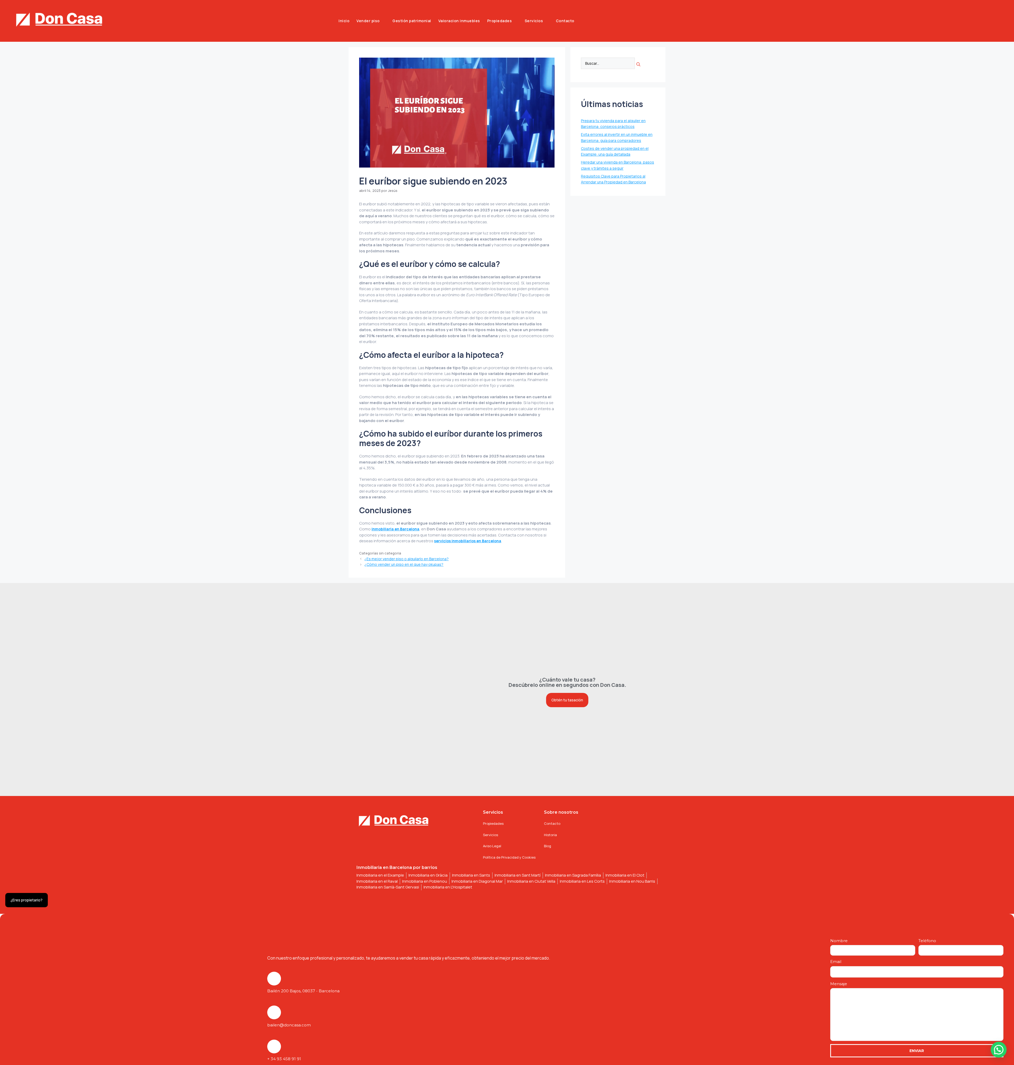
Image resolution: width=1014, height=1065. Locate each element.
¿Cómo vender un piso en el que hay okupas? (403, 564)
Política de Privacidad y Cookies (509, 857)
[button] (999, 1050)
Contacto (565, 20)
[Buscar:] (608, 64)
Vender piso (368, 20)
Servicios (534, 20)
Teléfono (927, 940)
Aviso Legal (492, 846)
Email (835, 961)
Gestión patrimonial (411, 20)
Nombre (839, 940)
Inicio (344, 20)
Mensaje (838, 983)
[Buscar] (638, 65)
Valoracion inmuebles (459, 20)
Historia (550, 834)
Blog (547, 846)
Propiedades (499, 20)
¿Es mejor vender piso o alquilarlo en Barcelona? (406, 558)
